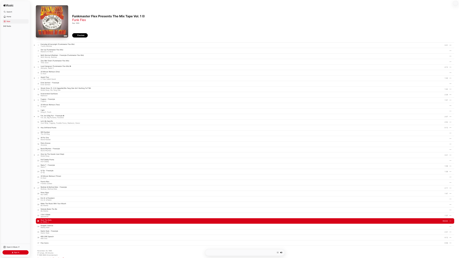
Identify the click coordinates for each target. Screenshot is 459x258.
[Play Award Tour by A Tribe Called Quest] (38, 78)
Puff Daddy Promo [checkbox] (47, 160)
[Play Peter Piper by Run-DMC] (38, 194)
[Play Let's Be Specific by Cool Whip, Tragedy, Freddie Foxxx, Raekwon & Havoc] (38, 122)
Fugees (43, 101)
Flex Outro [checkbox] (45, 243)
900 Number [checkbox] (45, 132)
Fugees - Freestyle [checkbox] (48, 99)
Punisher (60, 117)
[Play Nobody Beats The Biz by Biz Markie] (38, 210)
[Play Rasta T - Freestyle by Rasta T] (38, 166)
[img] (8, 5)
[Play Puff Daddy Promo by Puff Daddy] (38, 161)
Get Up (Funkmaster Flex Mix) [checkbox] (52, 50)
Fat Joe (43, 117)
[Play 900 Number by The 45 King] (38, 133)
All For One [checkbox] (45, 138)
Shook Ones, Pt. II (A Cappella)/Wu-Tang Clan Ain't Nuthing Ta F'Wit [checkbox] (66, 88)
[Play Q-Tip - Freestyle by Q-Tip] (38, 172)
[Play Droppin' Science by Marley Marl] (38, 227)
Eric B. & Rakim (46, 200)
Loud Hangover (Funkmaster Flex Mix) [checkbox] (55, 66)
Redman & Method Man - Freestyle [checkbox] (54, 187)
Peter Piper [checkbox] (45, 193)
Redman (54, 57)
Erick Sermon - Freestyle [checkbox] (50, 83)
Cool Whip (44, 123)
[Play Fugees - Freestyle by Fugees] (38, 100)
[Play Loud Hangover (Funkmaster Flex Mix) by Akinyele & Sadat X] (38, 67)
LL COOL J (44, 222)
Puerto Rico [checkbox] (45, 182)
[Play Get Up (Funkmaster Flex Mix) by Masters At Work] (38, 51)
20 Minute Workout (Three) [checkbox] (51, 176)
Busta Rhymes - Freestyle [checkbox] (50, 149)
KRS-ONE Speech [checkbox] (47, 236)
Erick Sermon (45, 85)
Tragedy (52, 123)
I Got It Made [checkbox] (45, 214)
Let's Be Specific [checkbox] (47, 121)
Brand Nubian (46, 139)
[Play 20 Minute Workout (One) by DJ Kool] (38, 73)
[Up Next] (277, 252)
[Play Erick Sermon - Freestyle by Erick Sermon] (38, 84)
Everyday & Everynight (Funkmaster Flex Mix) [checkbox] (58, 44)
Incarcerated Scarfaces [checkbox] (49, 94)
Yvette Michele (46, 46)
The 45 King (45, 134)
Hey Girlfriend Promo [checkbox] (48, 128)
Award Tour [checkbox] (45, 77)
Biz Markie (44, 205)
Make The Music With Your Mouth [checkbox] (53, 203)
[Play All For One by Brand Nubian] (38, 139)
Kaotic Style (45, 233)
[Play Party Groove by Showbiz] (38, 144)
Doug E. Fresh (46, 112)
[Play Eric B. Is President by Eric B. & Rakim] (38, 199)
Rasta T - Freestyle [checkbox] (48, 165)
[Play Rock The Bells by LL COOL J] (38, 221)
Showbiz (44, 145)
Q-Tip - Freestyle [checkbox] (47, 171)
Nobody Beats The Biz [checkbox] (49, 209)
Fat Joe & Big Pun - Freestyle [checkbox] (52, 116)
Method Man (52, 189)
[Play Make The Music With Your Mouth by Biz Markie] (38, 205)
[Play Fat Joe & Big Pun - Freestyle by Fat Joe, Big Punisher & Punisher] (38, 117)
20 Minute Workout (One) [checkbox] (50, 72)
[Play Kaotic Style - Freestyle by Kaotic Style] (38, 232)
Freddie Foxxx (61, 123)
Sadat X (51, 68)
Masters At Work (47, 52)
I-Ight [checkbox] (43, 110)
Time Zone (45, 63)
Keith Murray (45, 57)
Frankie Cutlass (46, 183)
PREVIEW (445, 45)
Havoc (77, 123)
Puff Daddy (45, 161)
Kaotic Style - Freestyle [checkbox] (49, 231)
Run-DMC (44, 194)
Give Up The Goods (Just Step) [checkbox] (52, 154)
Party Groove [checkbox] (45, 143)
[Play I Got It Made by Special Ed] (38, 216)
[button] (15, 12)
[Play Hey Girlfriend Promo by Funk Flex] (38, 128)
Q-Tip (43, 172)
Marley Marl (45, 227)
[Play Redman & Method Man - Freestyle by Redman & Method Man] (38, 188)
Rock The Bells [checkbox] (46, 220)
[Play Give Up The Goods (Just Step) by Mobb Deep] (38, 155)
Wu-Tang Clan (55, 90)
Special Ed (44, 216)
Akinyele (44, 68)
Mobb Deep (45, 90)
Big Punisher (51, 117)
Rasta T (43, 167)
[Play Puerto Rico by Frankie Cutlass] (38, 183)
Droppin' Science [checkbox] (47, 225)
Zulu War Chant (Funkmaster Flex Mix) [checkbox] (55, 61)
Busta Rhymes (46, 150)
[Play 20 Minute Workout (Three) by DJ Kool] (38, 177)
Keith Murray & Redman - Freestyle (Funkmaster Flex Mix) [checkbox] (62, 55)
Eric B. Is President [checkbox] (48, 198)
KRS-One (44, 238)
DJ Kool (43, 74)
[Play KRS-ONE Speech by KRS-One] (38, 237)
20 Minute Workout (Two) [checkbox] (50, 105)
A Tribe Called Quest (48, 79)
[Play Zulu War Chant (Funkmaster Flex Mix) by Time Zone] (38, 62)
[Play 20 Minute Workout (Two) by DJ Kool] (38, 106)
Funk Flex (79, 20)
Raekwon (44, 96)
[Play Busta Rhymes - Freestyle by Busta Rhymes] (38, 150)
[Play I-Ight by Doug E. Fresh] (38, 111)
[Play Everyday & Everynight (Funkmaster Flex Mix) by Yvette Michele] (38, 45)
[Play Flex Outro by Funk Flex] (38, 243)
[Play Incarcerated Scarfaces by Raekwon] (38, 95)
